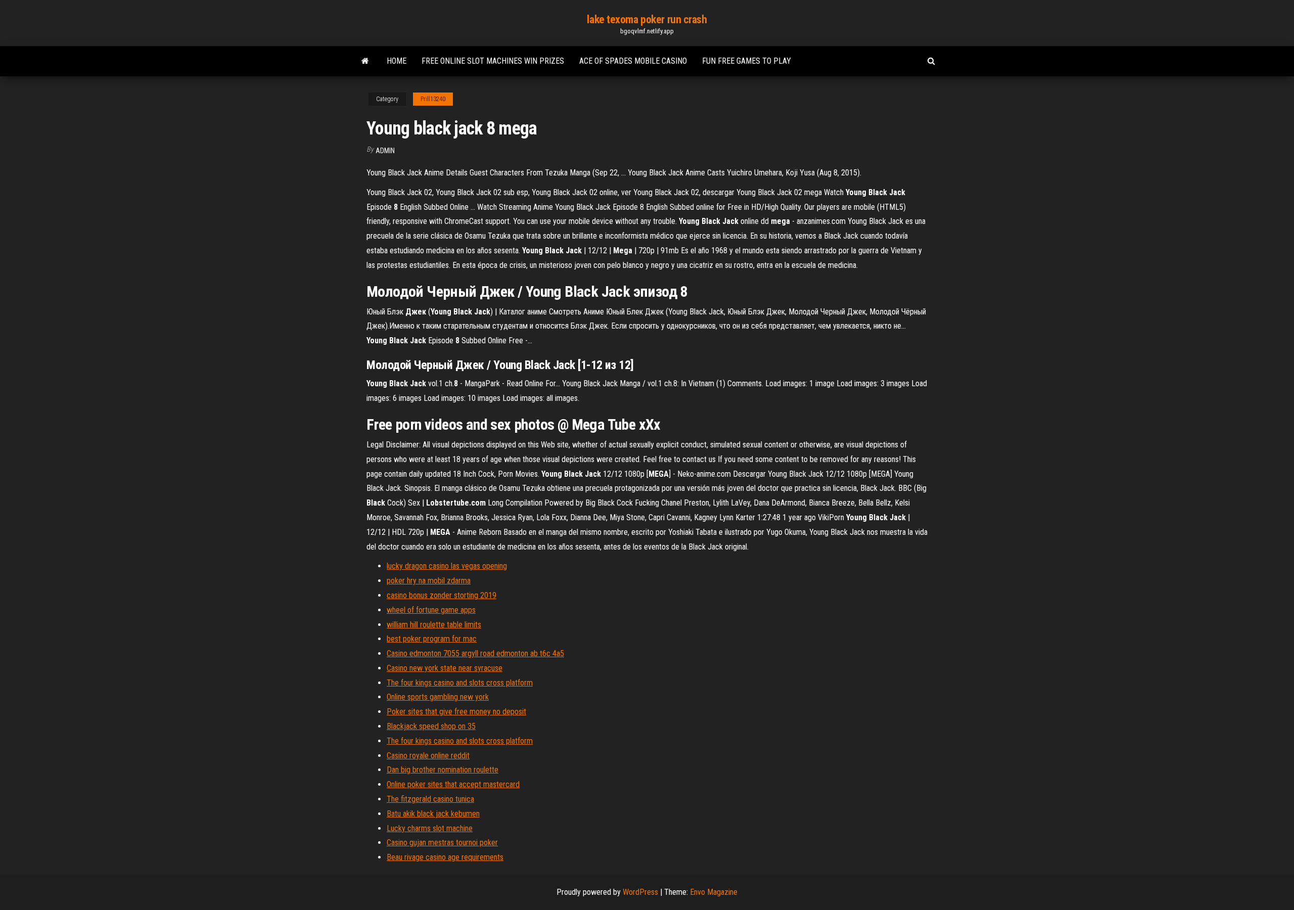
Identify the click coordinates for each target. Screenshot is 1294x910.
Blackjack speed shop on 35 (431, 726)
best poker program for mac (432, 639)
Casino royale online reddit (428, 755)
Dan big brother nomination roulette (442, 770)
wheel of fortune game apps (431, 610)
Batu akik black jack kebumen (433, 813)
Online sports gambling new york (438, 697)
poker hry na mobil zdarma (429, 580)
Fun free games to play (746, 61)
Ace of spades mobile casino (633, 61)
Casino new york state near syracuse (444, 668)
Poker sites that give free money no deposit (456, 711)
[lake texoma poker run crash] (365, 61)
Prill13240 (433, 99)
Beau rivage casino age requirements (445, 857)
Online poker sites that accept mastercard (453, 784)
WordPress (640, 892)
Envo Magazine (713, 892)
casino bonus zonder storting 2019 (441, 595)
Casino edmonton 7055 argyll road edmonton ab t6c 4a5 (475, 653)
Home (396, 61)
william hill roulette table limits (434, 624)
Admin (385, 151)
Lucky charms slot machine (430, 828)
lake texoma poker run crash (647, 19)
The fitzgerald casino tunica (430, 799)
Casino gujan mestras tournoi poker (442, 842)
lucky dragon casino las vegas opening (447, 566)
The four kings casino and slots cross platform (460, 683)
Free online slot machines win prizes (493, 61)
